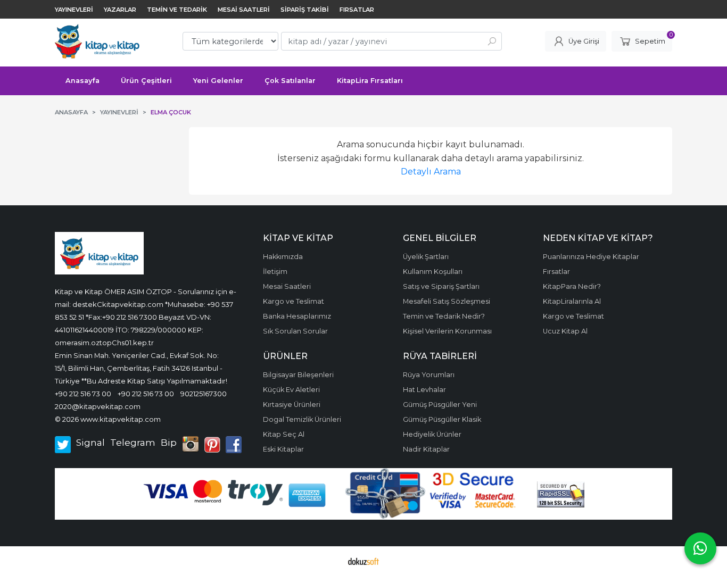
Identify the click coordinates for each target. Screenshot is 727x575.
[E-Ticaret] (363, 560)
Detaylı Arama (431, 171)
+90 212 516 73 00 (83, 393)
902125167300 (203, 393)
